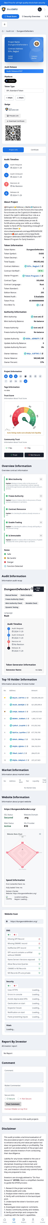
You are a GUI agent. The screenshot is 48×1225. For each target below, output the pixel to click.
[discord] (25, 381)
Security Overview (32, 16)
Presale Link (13, 116)
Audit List (10, 31)
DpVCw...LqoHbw (19, 732)
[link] (40, 376)
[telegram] (11, 376)
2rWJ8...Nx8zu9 (18, 712)
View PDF (38, 589)
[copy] (42, 266)
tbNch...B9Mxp (18, 739)
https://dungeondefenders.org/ (19, 809)
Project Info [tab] (13, 150)
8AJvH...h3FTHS (18, 698)
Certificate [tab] (35, 150)
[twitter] (16, 376)
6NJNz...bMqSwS (19, 760)
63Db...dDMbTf (32, 338)
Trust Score (12, 16)
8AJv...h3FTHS (33, 353)
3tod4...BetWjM (18, 705)
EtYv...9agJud (33, 266)
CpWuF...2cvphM (19, 725)
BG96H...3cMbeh (19, 718)
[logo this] (9, 9)
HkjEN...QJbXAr (18, 746)
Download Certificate (16, 121)
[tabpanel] (24, 261)
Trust (15, 455)
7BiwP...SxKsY (18, 753)
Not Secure (35, 455)
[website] (6, 376)
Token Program (32, 276)
